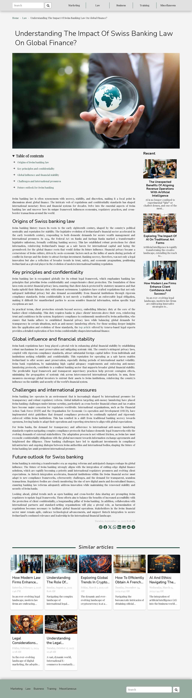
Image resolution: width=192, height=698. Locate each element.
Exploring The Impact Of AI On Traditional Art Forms (160, 239)
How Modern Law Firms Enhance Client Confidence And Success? (160, 288)
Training (144, 5)
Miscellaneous (168, 5)
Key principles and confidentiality (35, 168)
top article (85, 327)
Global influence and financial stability (38, 174)
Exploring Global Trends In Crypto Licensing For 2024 (94, 584)
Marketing (74, 5)
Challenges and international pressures (39, 181)
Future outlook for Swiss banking (35, 187)
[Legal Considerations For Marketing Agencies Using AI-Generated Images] (26, 624)
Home (15, 18)
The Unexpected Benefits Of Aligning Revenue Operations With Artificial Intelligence (160, 189)
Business (121, 5)
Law (97, 5)
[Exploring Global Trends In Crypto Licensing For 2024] (95, 563)
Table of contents (30, 155)
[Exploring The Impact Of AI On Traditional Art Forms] (160, 223)
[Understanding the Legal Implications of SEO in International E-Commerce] (61, 624)
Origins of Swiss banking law (33, 162)
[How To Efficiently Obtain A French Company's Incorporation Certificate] (129, 563)
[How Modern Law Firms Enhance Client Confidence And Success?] (160, 270)
